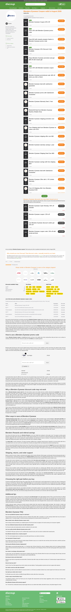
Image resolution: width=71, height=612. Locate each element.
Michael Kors (28, 291)
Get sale (61, 57)
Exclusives (21, 8)
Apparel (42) (9, 45)
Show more (36, 268)
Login (62, 4)
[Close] (70, 0)
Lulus (39, 289)
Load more (44, 196)
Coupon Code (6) (10, 38)
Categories (43, 8)
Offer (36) (9, 39)
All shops (7, 602)
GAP (55, 293)
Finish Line (34, 289)
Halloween (42, 602)
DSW (55, 289)
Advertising (8, 599)
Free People (49, 291)
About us (7, 598)
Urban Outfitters (50, 293)
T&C (23, 602)
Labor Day (59, 8)
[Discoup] (14, 593)
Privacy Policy (33, 609)
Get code (61, 20)
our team (40, 255)
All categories (8, 603)
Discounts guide (9, 604)
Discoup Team (25, 606)
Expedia (27, 293)
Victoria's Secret (50, 289)
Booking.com (41, 291)
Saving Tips (26, 13)
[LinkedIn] (57, 593)
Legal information (25, 603)
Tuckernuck (28, 289)
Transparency (25, 604)
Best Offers (27, 8)
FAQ (23, 600)
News (7, 600)
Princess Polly (55, 291)
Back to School (52, 8)
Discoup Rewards (13, 8)
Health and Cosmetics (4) (11, 48)
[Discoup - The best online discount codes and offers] (10, 4)
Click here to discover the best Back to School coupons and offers (35, 0)
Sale (40, 598)
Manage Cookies (43, 609)
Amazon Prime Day (43, 600)
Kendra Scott (60, 293)
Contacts (24, 599)
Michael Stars (35, 291)
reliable (17, 258)
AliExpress (33, 293)
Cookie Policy (38, 609)
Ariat (58, 289)
